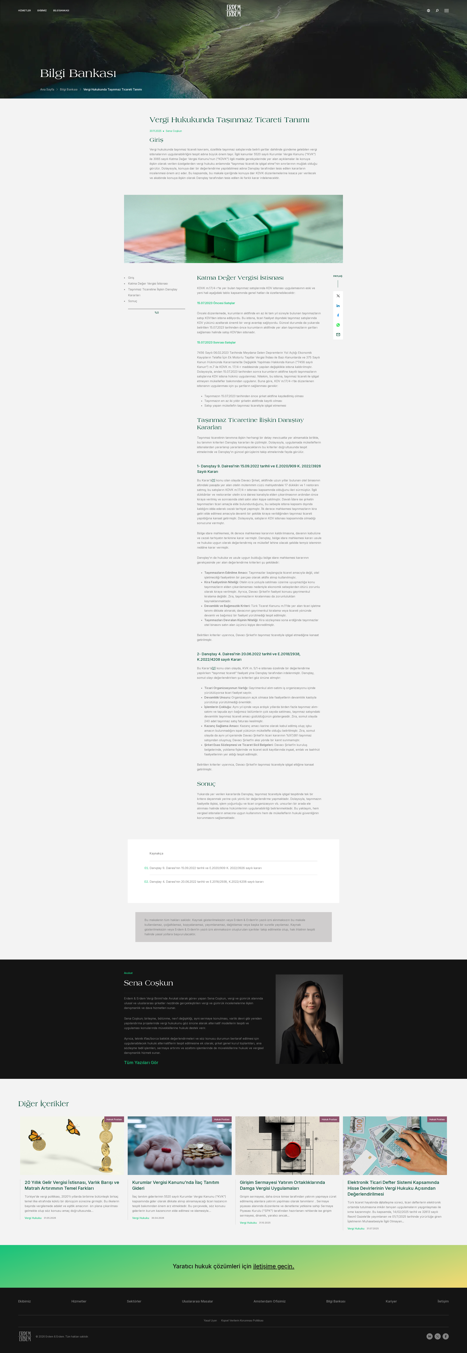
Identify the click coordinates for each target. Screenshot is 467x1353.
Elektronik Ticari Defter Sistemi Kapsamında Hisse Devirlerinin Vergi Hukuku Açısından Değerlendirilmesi (393, 1188)
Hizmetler (24, 10)
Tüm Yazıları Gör (141, 1062)
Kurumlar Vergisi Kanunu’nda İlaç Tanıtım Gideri (175, 1185)
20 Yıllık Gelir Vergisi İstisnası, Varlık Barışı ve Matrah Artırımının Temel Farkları (72, 1185)
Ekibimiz (42, 10)
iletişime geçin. (273, 1266)
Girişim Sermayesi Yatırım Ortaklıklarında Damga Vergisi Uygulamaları (282, 1185)
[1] (213, 480)
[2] (214, 668)
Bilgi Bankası (61, 10)
